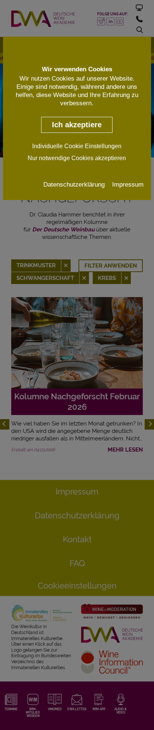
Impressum (128, 184)
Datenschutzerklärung (74, 184)
